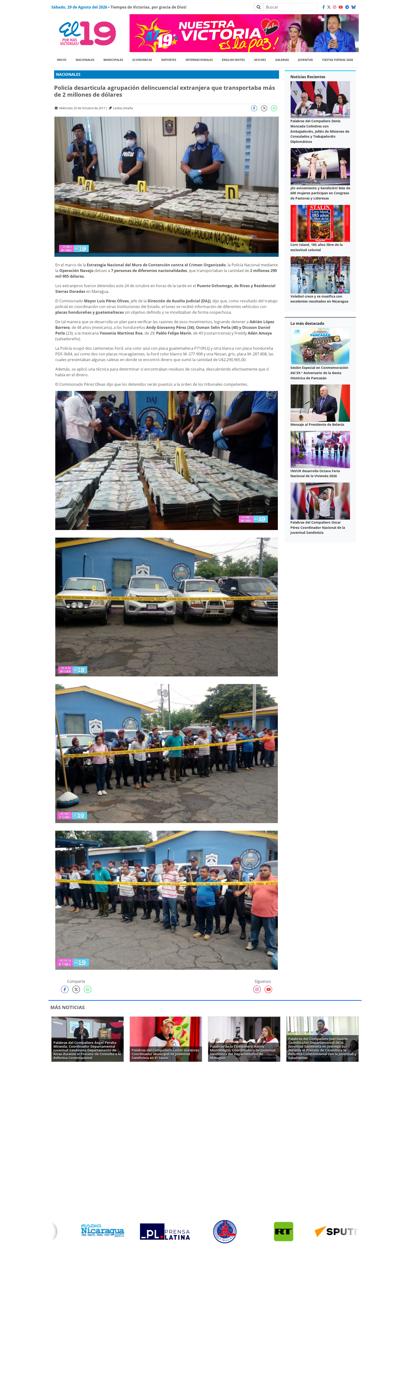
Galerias (282, 60)
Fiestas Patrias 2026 (337, 60)
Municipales (113, 60)
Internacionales (199, 60)
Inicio (61, 60)
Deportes (168, 60)
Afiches (260, 60)
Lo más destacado (307, 323)
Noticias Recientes (307, 76)
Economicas (142, 60)
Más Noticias (67, 1007)
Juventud (305, 60)
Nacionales (85, 60)
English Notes (233, 60)
